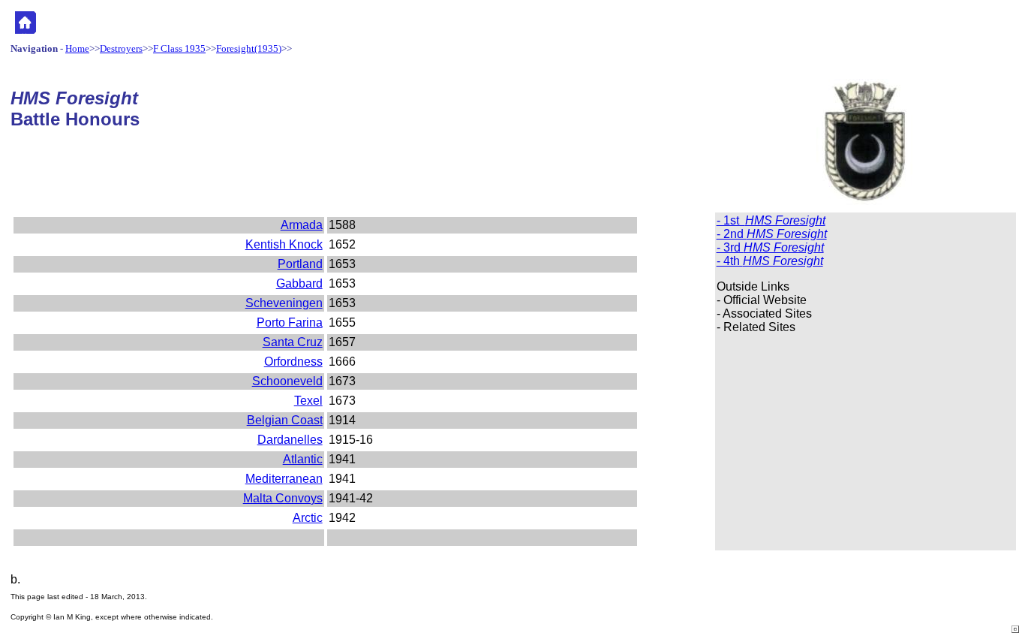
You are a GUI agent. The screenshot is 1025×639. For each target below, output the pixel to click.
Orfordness (293, 361)
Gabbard (299, 283)
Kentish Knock (284, 244)
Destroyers (121, 48)
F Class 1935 (179, 48)
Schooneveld (287, 381)
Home (77, 48)
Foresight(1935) (248, 48)
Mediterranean (284, 478)
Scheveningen (284, 303)
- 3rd (770, 247)
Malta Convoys (283, 498)
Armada (302, 225)
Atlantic (303, 459)
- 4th (770, 261)
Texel (308, 400)
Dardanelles (290, 439)
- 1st (771, 220)
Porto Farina (290, 322)
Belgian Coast (285, 420)
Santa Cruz (293, 342)
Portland (300, 264)
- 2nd (772, 234)
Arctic (308, 517)
